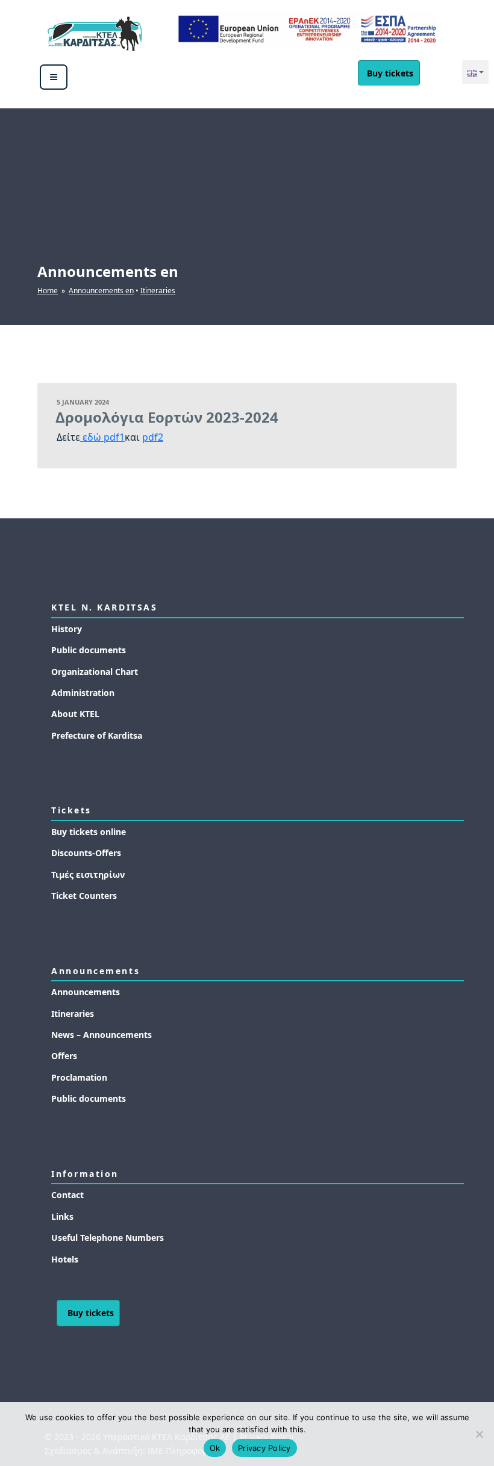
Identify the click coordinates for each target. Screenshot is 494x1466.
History (66, 629)
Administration (82, 692)
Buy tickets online (88, 831)
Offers (64, 1055)
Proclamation (79, 1077)
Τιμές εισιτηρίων (88, 874)
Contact (67, 1194)
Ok (215, 1448)
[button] (475, 72)
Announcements (85, 992)
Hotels (64, 1259)
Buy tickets (390, 73)
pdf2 (152, 437)
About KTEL (75, 713)
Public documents (88, 650)
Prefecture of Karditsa (96, 735)
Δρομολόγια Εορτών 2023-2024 (166, 417)
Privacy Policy (264, 1448)
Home (47, 290)
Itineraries (157, 290)
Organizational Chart (94, 671)
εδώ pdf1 (102, 437)
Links (62, 1216)
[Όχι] (479, 1434)
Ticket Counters (84, 895)
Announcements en (101, 290)
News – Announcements (101, 1034)
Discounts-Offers (86, 853)
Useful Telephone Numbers (107, 1237)
